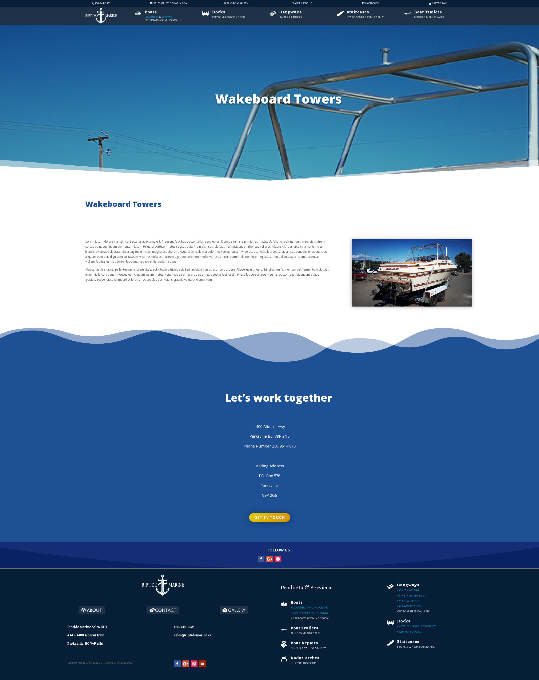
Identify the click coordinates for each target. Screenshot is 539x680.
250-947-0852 (103, 3)
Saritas (166, 17)
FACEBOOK (372, 3)
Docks (218, 11)
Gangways (290, 11)
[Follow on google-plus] (269, 559)
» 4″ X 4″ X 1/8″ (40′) (408, 600)
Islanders (152, 17)
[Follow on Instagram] (278, 559)
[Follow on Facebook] (261, 559)
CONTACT (165, 610)
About (94, 610)
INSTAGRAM (439, 3)
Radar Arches (305, 657)
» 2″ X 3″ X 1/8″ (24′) (408, 590)
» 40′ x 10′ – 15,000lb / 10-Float (416, 626)
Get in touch (269, 517)
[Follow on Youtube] (202, 663)
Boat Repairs (304, 642)
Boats (151, 11)
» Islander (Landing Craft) (309, 607)
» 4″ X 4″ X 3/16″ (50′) (409, 606)
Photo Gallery (237, 3)
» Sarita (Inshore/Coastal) (309, 612)
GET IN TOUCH (305, 3)
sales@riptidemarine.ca (170, 3)
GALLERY (236, 610)
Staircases (358, 11)
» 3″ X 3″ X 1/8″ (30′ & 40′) (411, 595)
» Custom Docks (409, 631)
